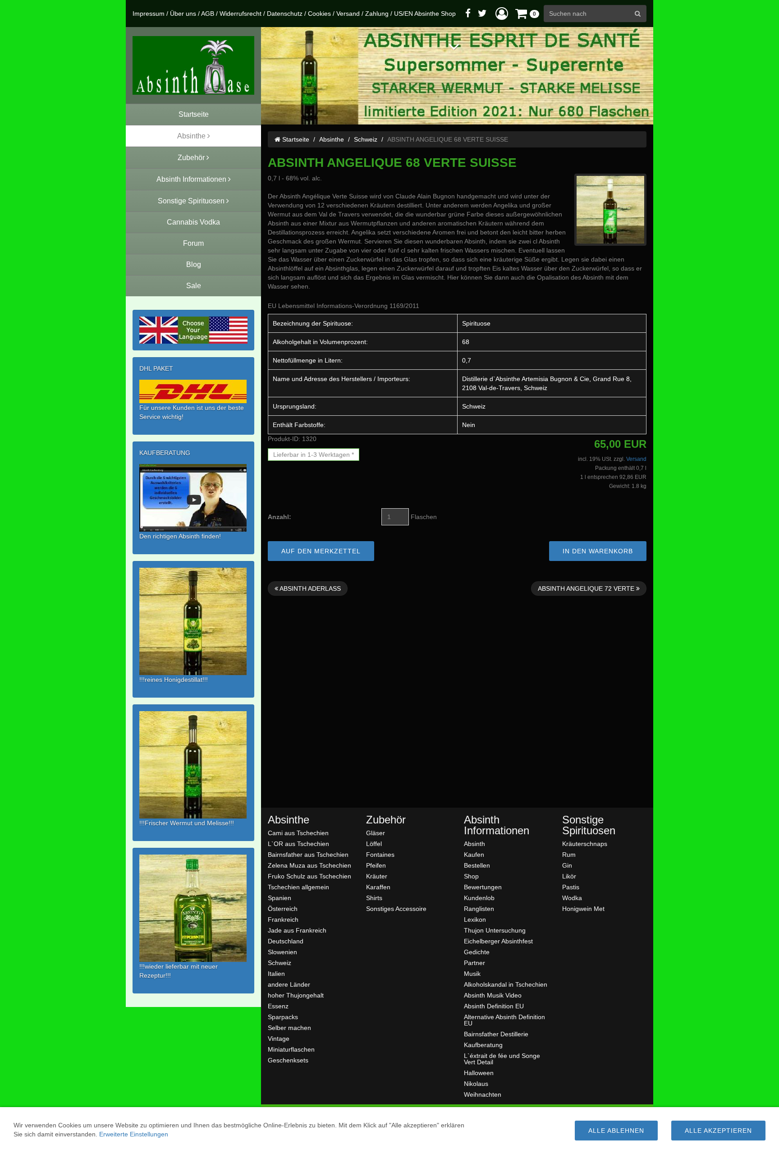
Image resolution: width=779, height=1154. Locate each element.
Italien (276, 973)
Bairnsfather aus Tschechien (308, 854)
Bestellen (477, 865)
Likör (569, 876)
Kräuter (376, 876)
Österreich (283, 908)
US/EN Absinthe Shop (425, 13)
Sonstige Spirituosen (588, 825)
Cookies (319, 13)
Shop (471, 876)
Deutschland (285, 941)
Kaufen (474, 854)
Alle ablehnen (616, 1130)
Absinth (474, 843)
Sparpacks (283, 1016)
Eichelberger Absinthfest (498, 941)
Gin (567, 865)
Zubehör (386, 819)
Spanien (279, 897)
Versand (348, 13)
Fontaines (380, 854)
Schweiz (365, 139)
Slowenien (282, 951)
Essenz (278, 1005)
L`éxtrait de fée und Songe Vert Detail (502, 1058)
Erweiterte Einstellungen (133, 1134)
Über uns (183, 13)
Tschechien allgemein (298, 886)
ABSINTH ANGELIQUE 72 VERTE (587, 588)
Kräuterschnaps (584, 843)
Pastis (570, 886)
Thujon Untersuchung (495, 930)
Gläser (375, 832)
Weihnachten (482, 1094)
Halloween (479, 1072)
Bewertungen (483, 886)
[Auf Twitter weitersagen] (482, 13)
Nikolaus (476, 1083)
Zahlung (377, 13)
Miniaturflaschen (291, 1049)
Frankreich (283, 919)
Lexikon (475, 919)
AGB (207, 13)
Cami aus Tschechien (298, 832)
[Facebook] (468, 13)
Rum (569, 854)
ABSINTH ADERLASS (309, 588)
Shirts (374, 897)
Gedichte (477, 951)
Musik (472, 973)
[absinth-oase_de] (193, 65)
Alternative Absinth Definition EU (504, 1019)
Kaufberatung (483, 1044)
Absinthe (331, 139)
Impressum (149, 13)
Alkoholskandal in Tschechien (505, 984)
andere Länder (289, 984)
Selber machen (289, 1027)
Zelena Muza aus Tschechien (309, 865)
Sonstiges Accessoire (396, 908)
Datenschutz (284, 13)
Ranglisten (479, 908)
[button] (501, 13)
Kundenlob (479, 897)
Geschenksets (288, 1060)
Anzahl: (279, 516)
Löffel (374, 843)
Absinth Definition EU (494, 1005)
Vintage (278, 1038)
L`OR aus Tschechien (298, 843)
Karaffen (378, 886)
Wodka (572, 897)
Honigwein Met (583, 908)
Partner (474, 962)
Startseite (294, 139)
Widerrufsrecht (240, 13)
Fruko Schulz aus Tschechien (309, 876)
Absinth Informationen (496, 825)
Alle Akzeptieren (718, 1130)
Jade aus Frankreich (297, 930)
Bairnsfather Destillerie (496, 1033)
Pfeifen (376, 865)
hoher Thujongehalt (296, 995)
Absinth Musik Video (493, 995)
